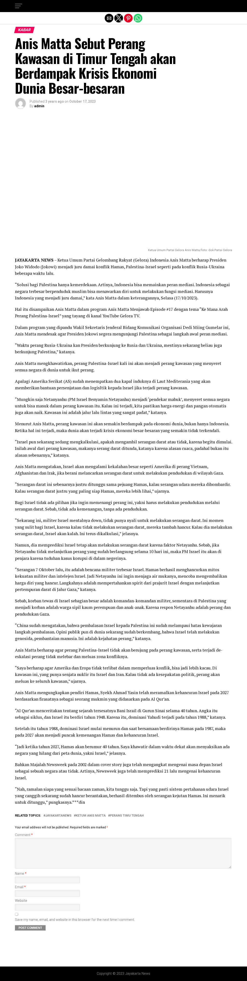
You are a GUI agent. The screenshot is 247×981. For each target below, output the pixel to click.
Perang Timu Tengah (127, 815)
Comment (24, 835)
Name (21, 873)
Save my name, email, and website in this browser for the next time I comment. (75, 920)
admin (39, 106)
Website (21, 901)
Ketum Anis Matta (91, 815)
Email (20, 887)
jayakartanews (58, 815)
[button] (18, 6)
